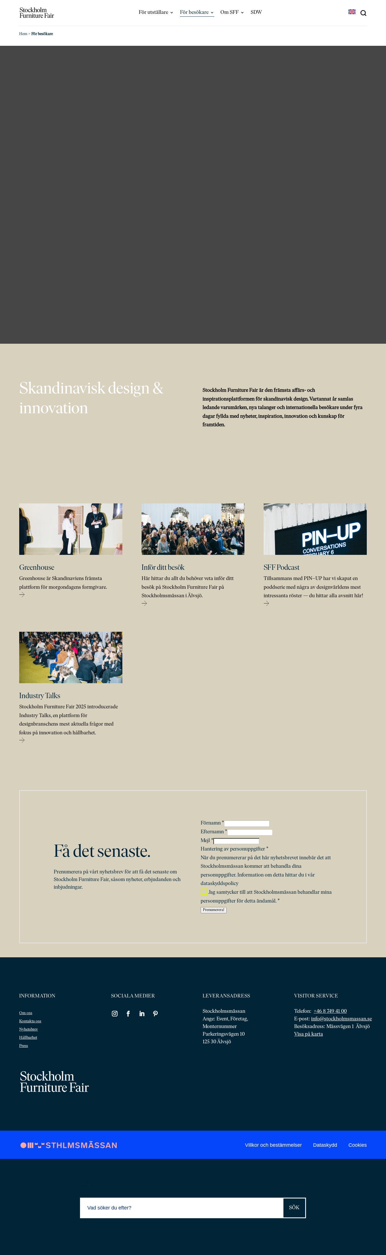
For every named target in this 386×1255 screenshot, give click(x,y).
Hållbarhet (28, 1038)
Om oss (25, 1013)
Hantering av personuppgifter (234, 849)
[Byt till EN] (351, 12)
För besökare (194, 12)
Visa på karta (308, 1034)
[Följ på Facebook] (128, 1013)
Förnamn (212, 823)
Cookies (357, 1145)
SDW (256, 12)
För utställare (153, 12)
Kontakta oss (30, 1021)
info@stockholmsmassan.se (341, 1019)
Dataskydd (325, 1145)
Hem (23, 34)
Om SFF (229, 12)
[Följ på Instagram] (114, 1013)
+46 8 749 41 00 (330, 1011)
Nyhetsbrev (28, 1029)
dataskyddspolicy (219, 883)
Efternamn (214, 832)
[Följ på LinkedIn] (142, 1013)
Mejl (207, 840)
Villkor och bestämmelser (273, 1145)
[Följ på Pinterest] (155, 1013)
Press (23, 1046)
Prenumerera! (213, 910)
